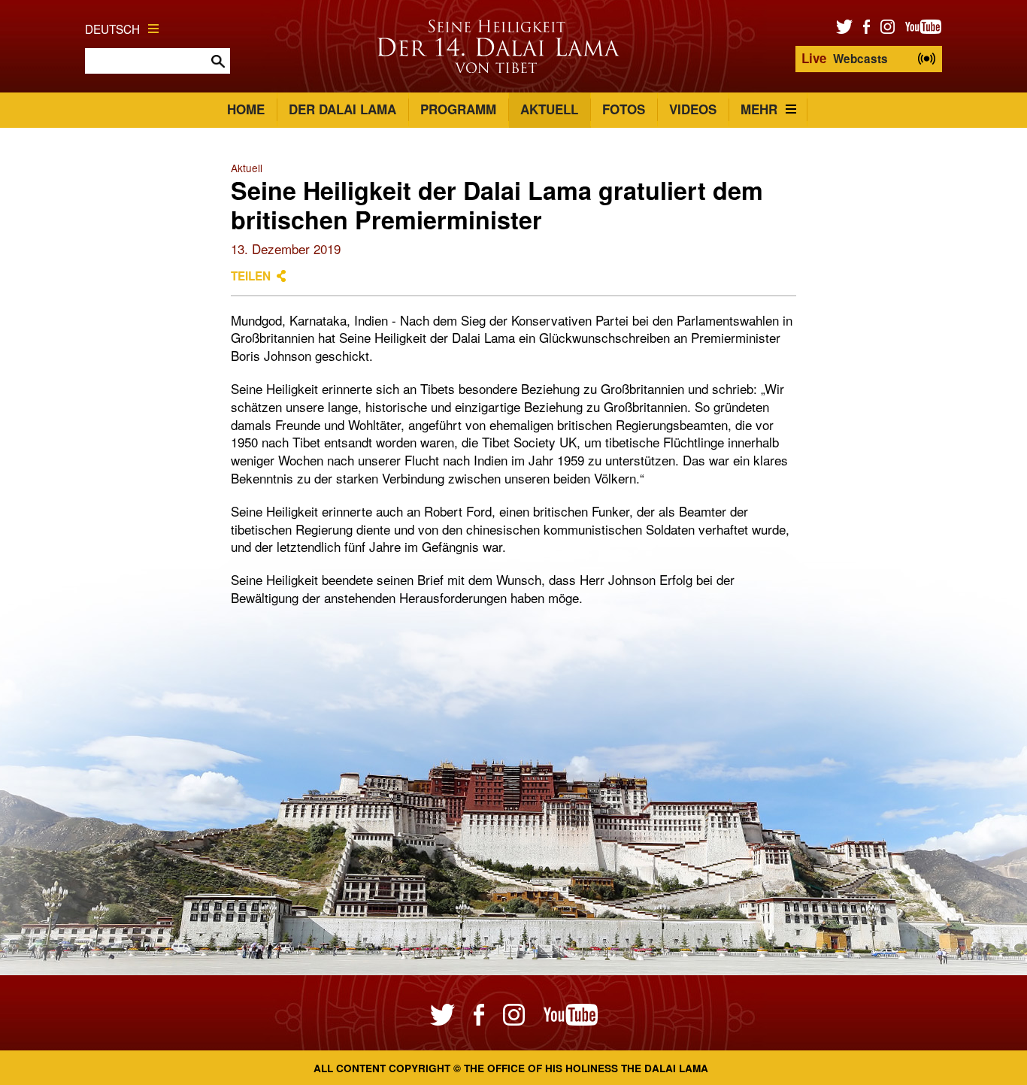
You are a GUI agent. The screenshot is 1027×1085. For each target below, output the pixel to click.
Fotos (623, 109)
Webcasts (844, 58)
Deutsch (112, 28)
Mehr (759, 109)
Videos (692, 109)
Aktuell (549, 109)
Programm (458, 109)
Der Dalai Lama (342, 109)
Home (246, 109)
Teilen (251, 276)
